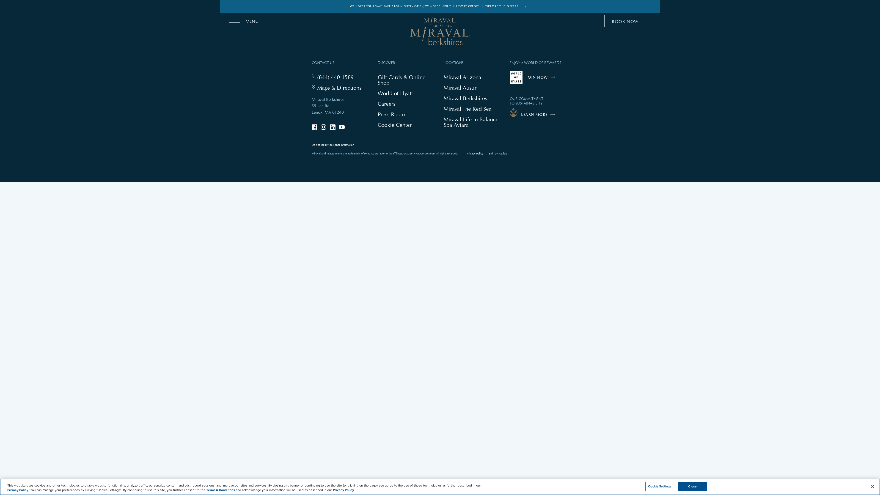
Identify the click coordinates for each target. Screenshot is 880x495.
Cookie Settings (659, 486)
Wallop (502, 153)
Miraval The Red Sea (468, 108)
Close (692, 486)
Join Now (542, 79)
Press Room (391, 114)
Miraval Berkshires (465, 98)
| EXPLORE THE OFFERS (500, 6)
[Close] (873, 486)
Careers (386, 103)
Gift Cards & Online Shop (401, 80)
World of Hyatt (395, 93)
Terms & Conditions (220, 490)
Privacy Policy (475, 153)
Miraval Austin (461, 87)
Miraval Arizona (462, 77)
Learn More (534, 114)
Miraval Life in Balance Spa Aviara (471, 122)
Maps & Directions (339, 88)
